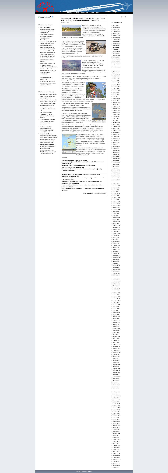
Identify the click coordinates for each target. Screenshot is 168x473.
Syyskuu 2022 (116, 118)
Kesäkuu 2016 (116, 267)
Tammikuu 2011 (116, 396)
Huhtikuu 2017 (116, 247)
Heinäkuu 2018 (116, 217)
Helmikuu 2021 (116, 156)
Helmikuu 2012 (116, 370)
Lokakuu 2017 (116, 235)
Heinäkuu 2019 (116, 194)
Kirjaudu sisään (87, 193)
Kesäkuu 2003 (116, 467)
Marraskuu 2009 (116, 415)
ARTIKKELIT (84, 13)
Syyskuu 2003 (116, 463)
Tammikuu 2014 (116, 324)
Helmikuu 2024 (116, 85)
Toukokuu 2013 (116, 340)
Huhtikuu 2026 (116, 33)
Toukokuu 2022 (116, 126)
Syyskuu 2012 (116, 356)
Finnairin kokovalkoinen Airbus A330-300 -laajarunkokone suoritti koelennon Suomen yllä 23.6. (48, 151)
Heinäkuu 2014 (116, 312)
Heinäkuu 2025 (116, 51)
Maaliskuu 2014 (116, 320)
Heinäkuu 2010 (116, 404)
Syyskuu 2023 (116, 94)
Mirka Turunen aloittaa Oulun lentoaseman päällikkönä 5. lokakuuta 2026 (46, 77)
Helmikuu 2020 (116, 180)
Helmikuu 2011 (116, 394)
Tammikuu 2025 (116, 63)
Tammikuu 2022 (116, 134)
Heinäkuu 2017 (116, 241)
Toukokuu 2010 (116, 406)
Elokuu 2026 (115, 25)
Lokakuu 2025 (116, 45)
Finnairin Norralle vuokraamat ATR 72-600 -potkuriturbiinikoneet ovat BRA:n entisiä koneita (48, 146)
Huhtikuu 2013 (116, 342)
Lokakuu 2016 (116, 259)
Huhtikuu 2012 (116, 366)
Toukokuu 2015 (116, 293)
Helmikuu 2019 (116, 203)
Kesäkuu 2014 (116, 314)
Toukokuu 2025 (116, 55)
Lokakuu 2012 (116, 354)
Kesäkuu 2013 (116, 338)
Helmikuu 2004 (116, 455)
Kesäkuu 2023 (116, 100)
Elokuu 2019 (115, 191)
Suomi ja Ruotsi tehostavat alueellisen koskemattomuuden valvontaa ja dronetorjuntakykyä (47, 47)
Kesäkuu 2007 (116, 443)
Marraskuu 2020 (116, 162)
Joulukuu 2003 (116, 457)
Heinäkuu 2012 (116, 360)
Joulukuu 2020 (116, 160)
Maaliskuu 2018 (116, 225)
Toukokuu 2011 (116, 388)
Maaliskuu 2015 (116, 297)
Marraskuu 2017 (116, 233)
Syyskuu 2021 (116, 142)
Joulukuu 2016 (116, 255)
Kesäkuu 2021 (116, 148)
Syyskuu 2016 (116, 261)
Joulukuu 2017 (116, 231)
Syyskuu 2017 (116, 237)
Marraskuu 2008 (116, 429)
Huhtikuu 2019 (116, 199)
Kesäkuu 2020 (116, 172)
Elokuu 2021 (115, 144)
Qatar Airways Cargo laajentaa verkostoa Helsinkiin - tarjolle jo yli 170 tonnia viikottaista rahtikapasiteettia (48, 71)
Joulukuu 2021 (116, 136)
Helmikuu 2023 (116, 108)
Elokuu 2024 (115, 73)
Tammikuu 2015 (116, 300)
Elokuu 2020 (115, 168)
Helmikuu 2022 (116, 132)
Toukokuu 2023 (116, 102)
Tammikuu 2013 (116, 348)
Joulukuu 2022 (116, 112)
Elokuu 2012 (115, 358)
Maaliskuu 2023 (116, 106)
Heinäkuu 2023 (116, 98)
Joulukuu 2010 (116, 398)
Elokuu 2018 (115, 215)
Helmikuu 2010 (116, 409)
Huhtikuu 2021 (116, 152)
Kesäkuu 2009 (116, 423)
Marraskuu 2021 (116, 138)
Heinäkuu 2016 (116, 265)
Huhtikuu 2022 (116, 128)
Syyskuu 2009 (116, 419)
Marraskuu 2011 (116, 376)
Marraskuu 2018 (116, 209)
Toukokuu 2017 (116, 245)
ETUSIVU (69, 13)
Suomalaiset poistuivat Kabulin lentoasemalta (74, 160)
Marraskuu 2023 (116, 90)
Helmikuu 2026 (116, 37)
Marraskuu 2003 (116, 459)
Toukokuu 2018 (116, 221)
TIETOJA (98, 13)
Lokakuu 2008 (116, 431)
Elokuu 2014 (115, 310)
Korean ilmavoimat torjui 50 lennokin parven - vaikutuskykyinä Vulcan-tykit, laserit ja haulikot (48, 96)
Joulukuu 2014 (116, 303)
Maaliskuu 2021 (116, 154)
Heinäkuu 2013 (116, 336)
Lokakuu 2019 (116, 188)
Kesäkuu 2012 (116, 362)
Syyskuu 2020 (116, 166)
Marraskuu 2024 (116, 67)
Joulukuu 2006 (116, 447)
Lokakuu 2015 (116, 283)
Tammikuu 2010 (116, 412)
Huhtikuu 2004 (116, 451)
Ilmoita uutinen (43, 87)
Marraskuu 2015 (116, 281)
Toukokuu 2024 (116, 79)
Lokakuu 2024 (116, 69)
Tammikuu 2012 (116, 372)
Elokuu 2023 (115, 96)
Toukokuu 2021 (116, 150)
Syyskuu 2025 (116, 47)
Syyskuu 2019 (116, 190)
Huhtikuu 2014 (116, 318)
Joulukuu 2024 (116, 65)
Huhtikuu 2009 (116, 427)
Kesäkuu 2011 (116, 386)
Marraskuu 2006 (116, 449)
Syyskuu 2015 (116, 285)
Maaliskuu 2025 (116, 59)
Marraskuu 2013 (116, 328)
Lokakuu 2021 (116, 140)
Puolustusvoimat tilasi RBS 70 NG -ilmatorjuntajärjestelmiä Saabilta (48, 42)
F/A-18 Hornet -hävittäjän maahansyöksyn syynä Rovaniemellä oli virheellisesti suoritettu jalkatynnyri (46, 129)
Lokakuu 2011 (116, 378)
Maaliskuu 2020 (116, 178)
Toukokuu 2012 (116, 364)
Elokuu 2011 (115, 382)
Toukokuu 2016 (116, 269)
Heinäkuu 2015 (116, 289)
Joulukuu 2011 (116, 374)
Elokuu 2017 (115, 239)
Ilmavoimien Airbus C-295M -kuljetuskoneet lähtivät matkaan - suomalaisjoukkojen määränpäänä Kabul (79, 166)
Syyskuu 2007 (116, 441)
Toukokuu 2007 (116, 445)
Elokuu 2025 (115, 49)
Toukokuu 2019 (116, 198)
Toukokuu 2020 (116, 174)
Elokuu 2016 (115, 263)
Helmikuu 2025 (116, 61)
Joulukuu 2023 (116, 89)
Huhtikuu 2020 (116, 176)
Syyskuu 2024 (116, 71)
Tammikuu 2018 (116, 229)
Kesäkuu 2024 (116, 77)
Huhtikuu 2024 (116, 81)
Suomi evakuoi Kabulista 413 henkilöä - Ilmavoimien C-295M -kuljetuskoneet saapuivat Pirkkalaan (83, 19)
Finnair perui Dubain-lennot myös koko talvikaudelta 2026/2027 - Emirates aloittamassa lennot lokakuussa (47, 58)
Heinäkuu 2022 (116, 122)
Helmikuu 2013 (116, 346)
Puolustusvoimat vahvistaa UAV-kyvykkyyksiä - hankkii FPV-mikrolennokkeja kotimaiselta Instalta (48, 65)
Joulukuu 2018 (116, 207)
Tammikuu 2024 (116, 86)
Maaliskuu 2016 (116, 273)
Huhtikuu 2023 (116, 104)
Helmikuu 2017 (116, 251)
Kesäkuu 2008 (116, 435)
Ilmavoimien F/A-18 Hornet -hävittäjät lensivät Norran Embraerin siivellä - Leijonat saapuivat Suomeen (48, 135)
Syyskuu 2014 (116, 308)
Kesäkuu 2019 (116, 195)
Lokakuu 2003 (116, 461)
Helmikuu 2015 (116, 299)
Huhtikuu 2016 (116, 271)
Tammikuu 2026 (116, 39)
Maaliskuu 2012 (116, 368)
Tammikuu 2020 (116, 182)
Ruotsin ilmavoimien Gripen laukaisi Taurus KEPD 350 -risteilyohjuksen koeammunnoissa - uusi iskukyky (48, 101)
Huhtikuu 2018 (116, 223)
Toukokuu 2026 (116, 31)
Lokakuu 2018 (116, 211)
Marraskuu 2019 (116, 186)
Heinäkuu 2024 (116, 75)
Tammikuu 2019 (116, 205)
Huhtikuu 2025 (116, 57)
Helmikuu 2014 (116, 322)
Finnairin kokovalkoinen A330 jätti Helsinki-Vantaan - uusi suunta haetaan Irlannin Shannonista (47, 140)
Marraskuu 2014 (116, 304)
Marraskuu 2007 (116, 439)
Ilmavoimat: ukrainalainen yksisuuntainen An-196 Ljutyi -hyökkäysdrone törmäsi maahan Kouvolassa (47, 115)
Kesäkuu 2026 (116, 29)
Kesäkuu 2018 (116, 219)
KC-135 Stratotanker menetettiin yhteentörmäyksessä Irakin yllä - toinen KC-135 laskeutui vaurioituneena (47, 122)
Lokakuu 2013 (116, 330)
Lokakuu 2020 (116, 164)
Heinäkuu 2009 (116, 421)
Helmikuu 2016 (116, 275)
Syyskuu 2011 (116, 380)
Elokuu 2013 (115, 334)
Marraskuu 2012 (116, 352)
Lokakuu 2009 (116, 417)
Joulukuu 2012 (116, 350)
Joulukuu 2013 (116, 326)
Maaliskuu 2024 (116, 83)
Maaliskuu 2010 (116, 408)
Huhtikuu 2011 (116, 390)
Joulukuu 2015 (116, 279)
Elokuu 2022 (115, 120)
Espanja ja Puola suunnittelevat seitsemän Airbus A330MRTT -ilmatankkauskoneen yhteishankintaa (47, 37)
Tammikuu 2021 (116, 158)
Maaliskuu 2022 (116, 130)
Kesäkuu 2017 (116, 243)
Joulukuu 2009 (116, 413)
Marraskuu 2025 (116, 43)
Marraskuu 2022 (116, 114)
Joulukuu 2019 (116, 184)
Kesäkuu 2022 (116, 124)
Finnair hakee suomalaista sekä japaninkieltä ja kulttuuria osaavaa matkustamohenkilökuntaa (48, 82)
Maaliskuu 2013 (116, 344)
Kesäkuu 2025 (116, 53)
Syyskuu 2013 (116, 332)
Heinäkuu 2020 (116, 170)
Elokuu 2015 (115, 287)
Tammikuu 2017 (116, 253)
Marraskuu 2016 (116, 257)
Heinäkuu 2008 (116, 433)
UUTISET (76, 13)
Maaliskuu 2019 (116, 201)
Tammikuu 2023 (116, 110)
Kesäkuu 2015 (116, 291)
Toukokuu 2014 (116, 316)
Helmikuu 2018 (116, 227)
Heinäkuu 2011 (116, 384)
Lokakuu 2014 (116, 306)
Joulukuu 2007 (116, 437)
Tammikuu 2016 (116, 277)
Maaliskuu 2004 (116, 453)
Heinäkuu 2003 (116, 465)
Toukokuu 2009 (116, 425)
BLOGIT (92, 13)
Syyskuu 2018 (116, 213)
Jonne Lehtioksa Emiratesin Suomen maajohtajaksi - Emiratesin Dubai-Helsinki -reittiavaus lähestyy (48, 52)
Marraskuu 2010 (116, 400)
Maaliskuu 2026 (116, 35)
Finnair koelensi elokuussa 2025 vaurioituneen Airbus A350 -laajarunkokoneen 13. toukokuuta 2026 (47, 108)
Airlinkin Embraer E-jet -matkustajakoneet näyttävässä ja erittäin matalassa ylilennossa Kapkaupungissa (47, 30)
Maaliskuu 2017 (116, 249)
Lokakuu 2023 (116, 92)
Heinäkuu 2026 (116, 27)
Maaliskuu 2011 (116, 392)
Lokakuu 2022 (116, 116)
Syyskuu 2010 (116, 402)
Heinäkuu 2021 (116, 146)
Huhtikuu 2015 (116, 295)
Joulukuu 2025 (116, 41)
